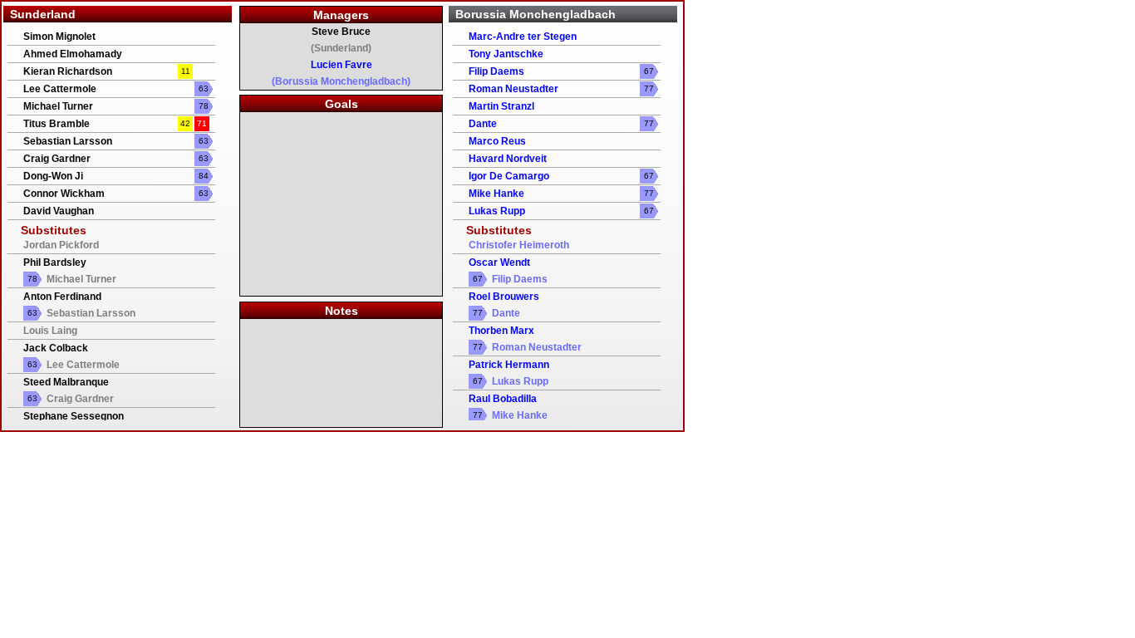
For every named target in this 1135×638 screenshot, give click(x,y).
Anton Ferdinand (62, 296)
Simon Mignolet (59, 36)
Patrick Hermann (509, 365)
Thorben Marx (501, 330)
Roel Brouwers (504, 296)
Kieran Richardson (67, 71)
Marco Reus (497, 141)
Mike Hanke (496, 193)
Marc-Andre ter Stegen (523, 36)
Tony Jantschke (506, 54)
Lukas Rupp (497, 211)
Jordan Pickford (61, 245)
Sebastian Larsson (67, 141)
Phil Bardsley (54, 262)
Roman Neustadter (513, 89)
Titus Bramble (56, 124)
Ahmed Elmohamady (72, 54)
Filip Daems (496, 71)
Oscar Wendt (499, 262)
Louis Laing (50, 330)
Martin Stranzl (501, 106)
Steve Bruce (341, 31)
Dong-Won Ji (53, 176)
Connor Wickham (64, 193)
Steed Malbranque (66, 382)
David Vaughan (58, 211)
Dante (483, 124)
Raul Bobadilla (503, 399)
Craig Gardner (57, 158)
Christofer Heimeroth (519, 245)
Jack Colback (55, 348)
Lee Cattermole (59, 89)
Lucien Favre (341, 65)
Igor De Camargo (509, 176)
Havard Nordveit (508, 158)
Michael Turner (58, 106)
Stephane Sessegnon (73, 416)
